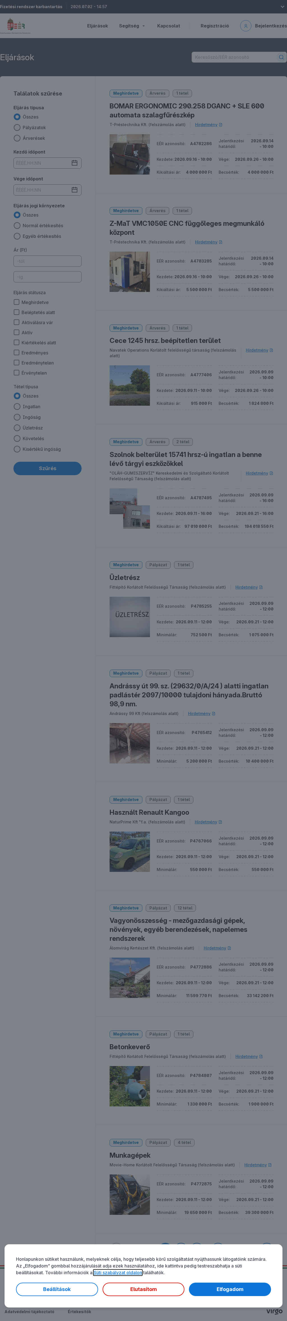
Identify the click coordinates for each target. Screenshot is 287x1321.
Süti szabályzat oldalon (118, 1272)
